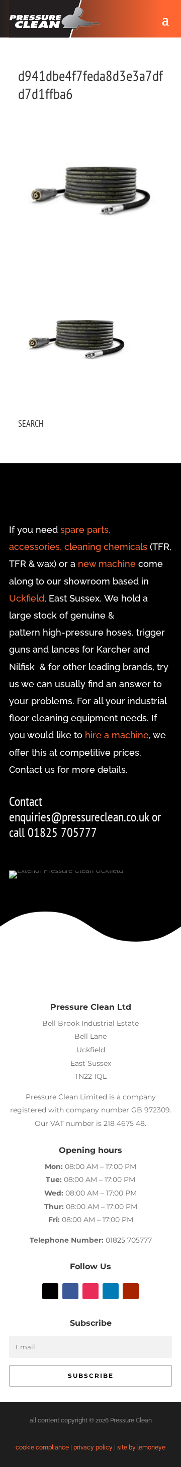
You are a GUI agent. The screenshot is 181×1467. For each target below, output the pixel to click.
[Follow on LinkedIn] (111, 1291)
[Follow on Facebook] (70, 1291)
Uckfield (26, 598)
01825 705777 (129, 1240)
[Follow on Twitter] (50, 1291)
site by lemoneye (141, 1447)
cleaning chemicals (105, 546)
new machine (107, 563)
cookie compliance (42, 1447)
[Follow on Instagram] (90, 1291)
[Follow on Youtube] (131, 1291)
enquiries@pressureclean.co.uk (80, 816)
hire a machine (117, 735)
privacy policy (93, 1447)
